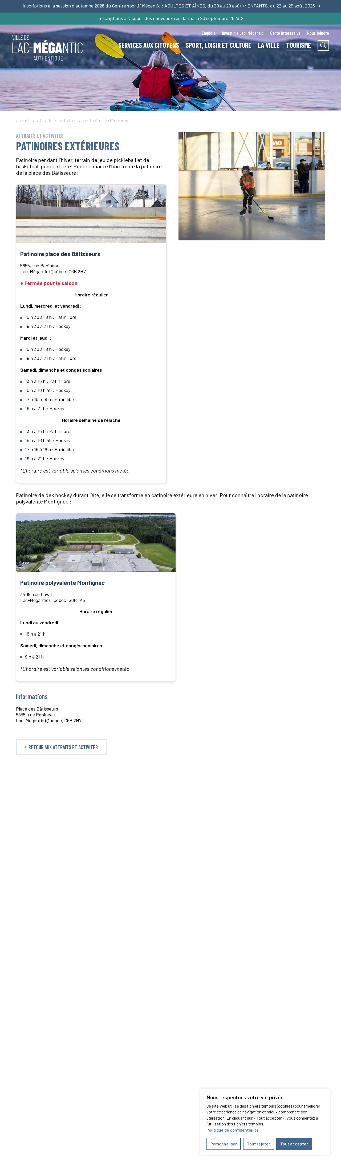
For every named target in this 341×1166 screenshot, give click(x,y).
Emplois (208, 33)
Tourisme (298, 45)
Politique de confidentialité (232, 1129)
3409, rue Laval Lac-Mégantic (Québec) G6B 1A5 (52, 597)
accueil (23, 120)
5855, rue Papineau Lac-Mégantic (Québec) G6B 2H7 (53, 268)
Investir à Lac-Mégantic (242, 33)
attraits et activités (56, 120)
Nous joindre (318, 33)
